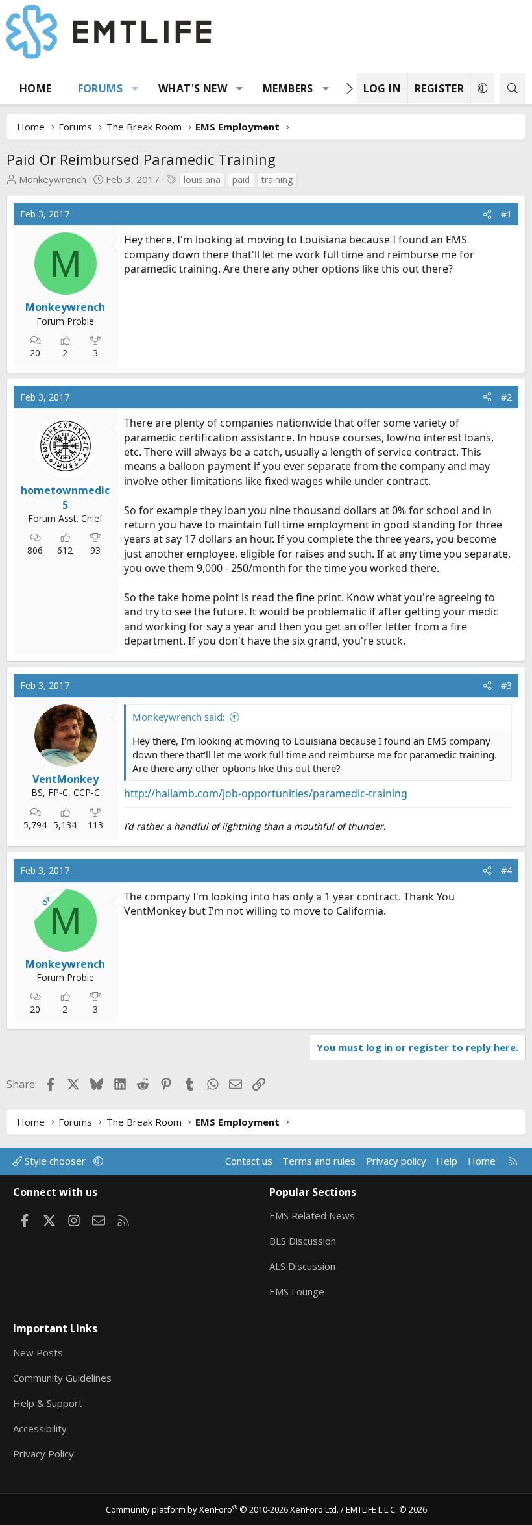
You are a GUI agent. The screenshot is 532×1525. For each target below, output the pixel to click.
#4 (506, 870)
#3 (506, 685)
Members (288, 88)
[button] (135, 88)
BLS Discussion (302, 1240)
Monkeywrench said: (178, 716)
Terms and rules (319, 1160)
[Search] (513, 88)
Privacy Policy (43, 1453)
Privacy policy (396, 1160)
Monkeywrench (52, 179)
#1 (506, 214)
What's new (192, 88)
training (277, 179)
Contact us (248, 1160)
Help (446, 1160)
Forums (100, 88)
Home (35, 88)
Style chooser (55, 1160)
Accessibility (40, 1428)
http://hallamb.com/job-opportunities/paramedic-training (265, 793)
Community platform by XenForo (222, 1509)
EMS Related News (312, 1215)
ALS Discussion (302, 1265)
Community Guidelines (62, 1377)
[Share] (487, 214)
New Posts (38, 1352)
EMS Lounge (296, 1291)
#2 (506, 397)
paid (241, 179)
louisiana (202, 179)
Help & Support (47, 1402)
